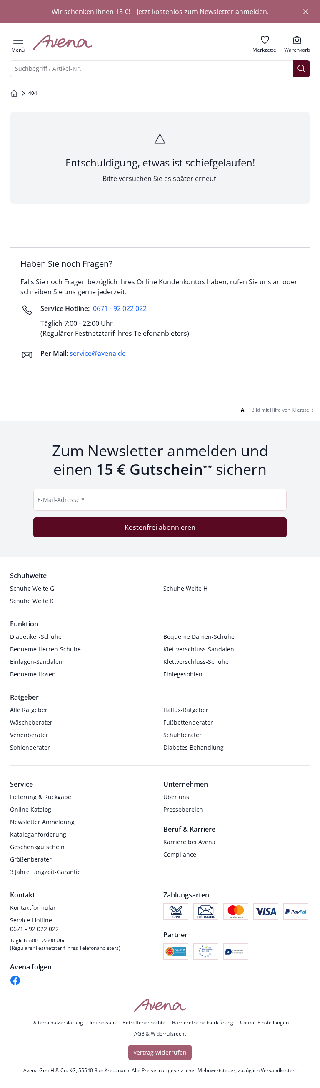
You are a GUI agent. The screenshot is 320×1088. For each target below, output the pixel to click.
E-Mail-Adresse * (61, 500)
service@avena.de (98, 353)
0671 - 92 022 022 (120, 308)
